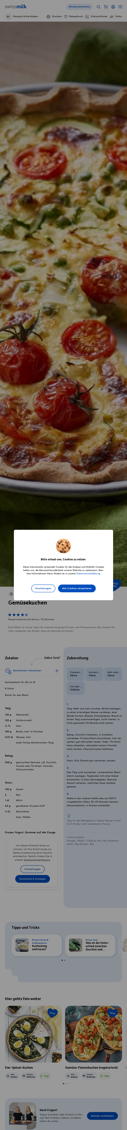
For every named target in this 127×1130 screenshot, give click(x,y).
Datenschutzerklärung (88, 573)
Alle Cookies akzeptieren (77, 588)
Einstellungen (43, 588)
